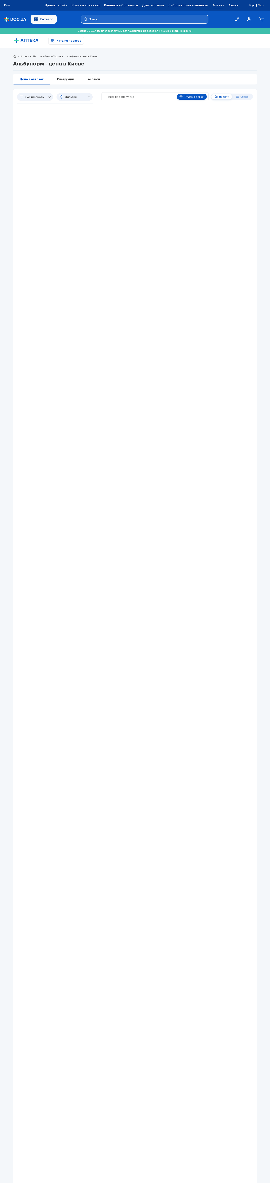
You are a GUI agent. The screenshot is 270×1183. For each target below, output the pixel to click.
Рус (252, 5)
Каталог (46, 19)
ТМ (32, 56)
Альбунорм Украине (50, 56)
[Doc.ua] (15, 19)
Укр (261, 5)
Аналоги (94, 79)
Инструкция (65, 79)
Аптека (23, 56)
